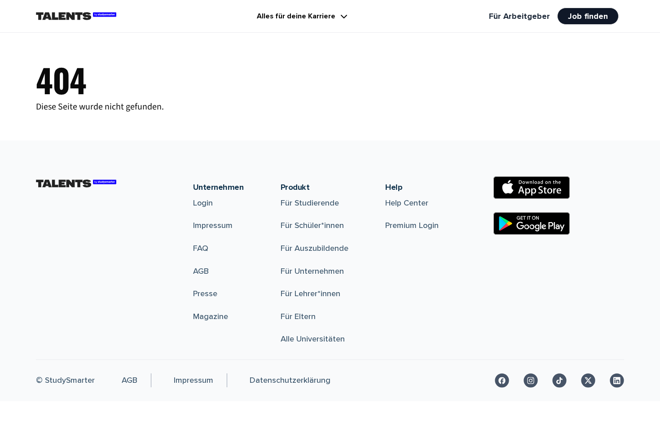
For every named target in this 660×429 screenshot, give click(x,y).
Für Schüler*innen (312, 225)
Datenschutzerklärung (290, 380)
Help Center (406, 203)
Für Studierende (310, 203)
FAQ (200, 248)
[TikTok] (559, 380)
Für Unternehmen (312, 271)
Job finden (588, 16)
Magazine (210, 316)
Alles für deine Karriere (296, 16)
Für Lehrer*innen (310, 293)
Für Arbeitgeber (519, 16)
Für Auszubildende (314, 248)
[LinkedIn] (617, 380)
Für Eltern (298, 316)
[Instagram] (531, 380)
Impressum (213, 225)
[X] (588, 380)
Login (203, 203)
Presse (205, 293)
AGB (201, 271)
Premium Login (412, 225)
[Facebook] (502, 380)
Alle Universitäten (313, 339)
